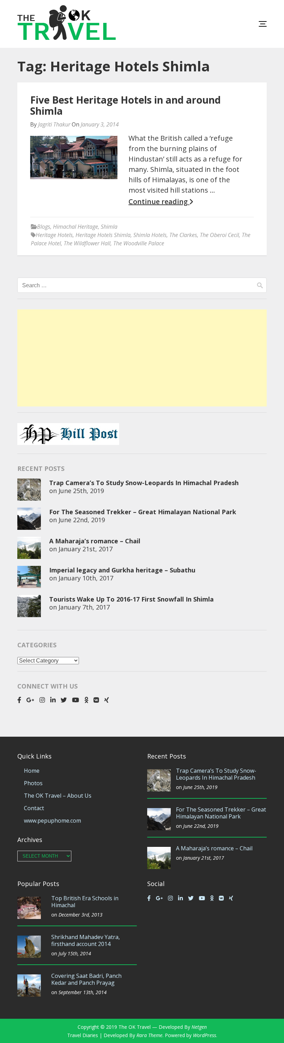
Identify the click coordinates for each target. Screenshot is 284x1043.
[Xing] (106, 700)
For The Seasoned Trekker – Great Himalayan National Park (142, 512)
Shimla (109, 226)
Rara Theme (149, 1035)
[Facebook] (19, 700)
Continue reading (158, 202)
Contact (34, 808)
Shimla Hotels (150, 235)
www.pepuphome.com (52, 820)
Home (31, 770)
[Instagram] (42, 700)
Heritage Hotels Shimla (103, 235)
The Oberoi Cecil (219, 235)
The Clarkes (183, 235)
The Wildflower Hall (87, 243)
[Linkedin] (53, 700)
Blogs (43, 226)
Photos (33, 783)
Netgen (199, 1027)
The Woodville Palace (138, 243)
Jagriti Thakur (54, 124)
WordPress (204, 1035)
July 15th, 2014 (75, 953)
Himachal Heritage (75, 226)
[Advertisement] (142, 357)
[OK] (86, 700)
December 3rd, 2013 (81, 914)
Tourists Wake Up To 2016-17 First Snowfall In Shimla (131, 599)
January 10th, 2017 (86, 578)
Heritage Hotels (54, 235)
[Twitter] (64, 700)
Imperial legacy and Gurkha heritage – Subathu (122, 570)
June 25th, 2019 (81, 491)
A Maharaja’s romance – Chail (94, 541)
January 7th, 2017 (84, 607)
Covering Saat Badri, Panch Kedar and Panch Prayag (86, 979)
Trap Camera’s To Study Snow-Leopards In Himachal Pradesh (144, 483)
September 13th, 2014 (83, 992)
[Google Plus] (30, 700)
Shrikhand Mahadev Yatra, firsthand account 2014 (85, 940)
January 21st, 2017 (86, 549)
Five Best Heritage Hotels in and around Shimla (125, 105)
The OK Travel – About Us (57, 795)
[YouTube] (75, 700)
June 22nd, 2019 (82, 520)
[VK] (96, 700)
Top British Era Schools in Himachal (84, 901)
